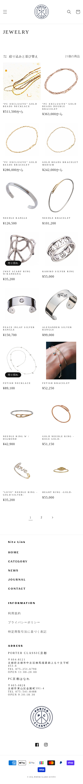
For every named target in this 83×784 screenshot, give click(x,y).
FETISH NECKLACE (17, 383)
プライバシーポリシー (24, 622)
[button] (5, 11)
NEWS (13, 570)
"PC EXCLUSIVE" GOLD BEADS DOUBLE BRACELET (59, 106)
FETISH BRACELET (56, 383)
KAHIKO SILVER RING (58, 271)
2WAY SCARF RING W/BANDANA (17, 272)
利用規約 (14, 613)
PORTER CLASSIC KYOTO (45, 777)
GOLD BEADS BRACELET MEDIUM (60, 163)
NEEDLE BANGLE (15, 218)
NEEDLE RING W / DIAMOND (16, 437)
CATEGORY (18, 561)
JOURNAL (17, 579)
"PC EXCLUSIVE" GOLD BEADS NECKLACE (20, 105)
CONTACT (17, 588)
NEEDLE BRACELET (56, 218)
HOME (13, 552)
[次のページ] (52, 517)
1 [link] (31, 517)
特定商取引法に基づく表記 (27, 631)
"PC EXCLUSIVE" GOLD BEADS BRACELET (20, 163)
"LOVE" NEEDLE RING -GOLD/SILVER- (20, 493)
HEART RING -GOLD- (57, 492)
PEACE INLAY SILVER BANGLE (19, 328)
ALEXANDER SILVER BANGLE (57, 328)
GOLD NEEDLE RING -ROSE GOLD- (58, 437)
